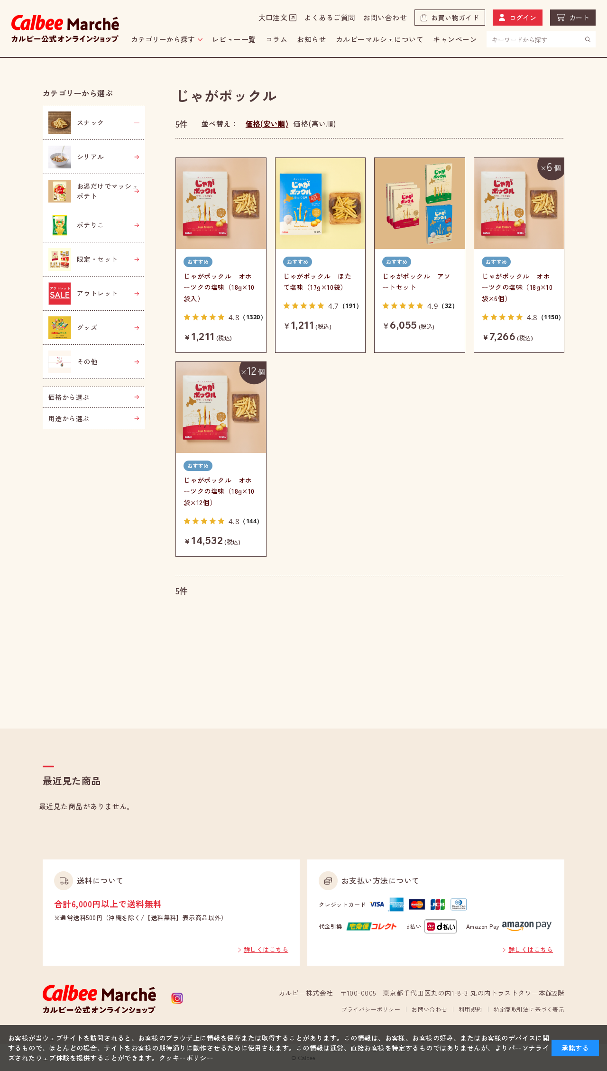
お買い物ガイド (455, 17)
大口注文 (273, 17)
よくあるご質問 (329, 17)
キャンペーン (455, 39)
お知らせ (311, 39)
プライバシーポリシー (371, 1009)
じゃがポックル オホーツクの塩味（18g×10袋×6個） (517, 287)
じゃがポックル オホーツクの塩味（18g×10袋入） (219, 287)
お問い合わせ (385, 17)
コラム (276, 39)
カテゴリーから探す (163, 39)
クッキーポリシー (186, 1057)
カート (579, 17)
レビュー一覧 (234, 39)
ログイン (523, 17)
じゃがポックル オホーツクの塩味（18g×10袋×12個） (219, 491)
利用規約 (470, 1009)
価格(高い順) (315, 124)
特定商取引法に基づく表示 (529, 1009)
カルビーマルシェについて (379, 39)
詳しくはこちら (266, 949)
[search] (588, 38)
